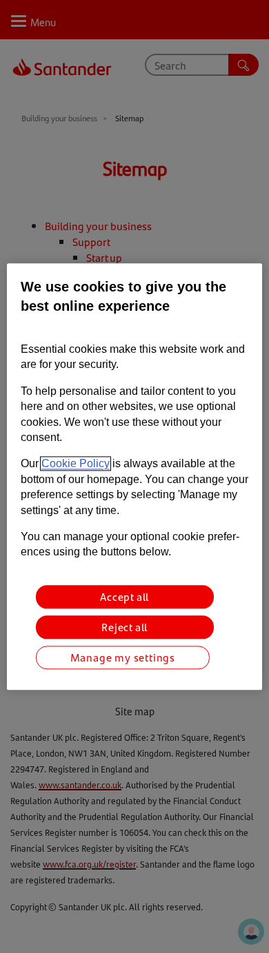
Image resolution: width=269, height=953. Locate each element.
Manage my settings (122, 657)
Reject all (124, 627)
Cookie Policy (75, 464)
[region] (135, 476)
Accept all (124, 596)
